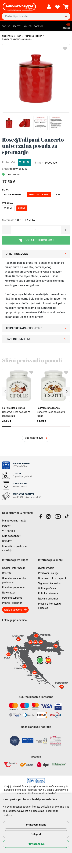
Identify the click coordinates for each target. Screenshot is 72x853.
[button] (66, 391)
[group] (36, 78)
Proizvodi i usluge (48, 573)
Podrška (38, 26)
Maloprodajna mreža (14, 520)
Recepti (17, 26)
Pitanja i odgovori (12, 602)
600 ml (22, 208)
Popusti (6, 26)
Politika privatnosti (49, 593)
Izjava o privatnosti (49, 598)
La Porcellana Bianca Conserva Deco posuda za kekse (51, 412)
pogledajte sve (34, 437)
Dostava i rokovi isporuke (53, 578)
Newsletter (8, 592)
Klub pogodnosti (11, 536)
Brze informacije (18, 339)
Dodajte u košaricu (38, 240)
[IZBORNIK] (65, 24)
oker (57, 194)
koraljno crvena (39, 194)
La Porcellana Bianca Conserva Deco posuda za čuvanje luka (16, 412)
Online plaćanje (47, 588)
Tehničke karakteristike (24, 328)
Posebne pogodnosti (14, 587)
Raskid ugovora (13, 609)
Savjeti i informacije (13, 568)
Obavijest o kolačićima (30, 811)
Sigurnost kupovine (49, 583)
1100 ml (8, 208)
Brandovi (7, 541)
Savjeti (27, 26)
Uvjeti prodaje (46, 568)
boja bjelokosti (13, 194)
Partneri (6, 525)
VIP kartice (8, 530)
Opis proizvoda (17, 253)
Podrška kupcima (12, 597)
